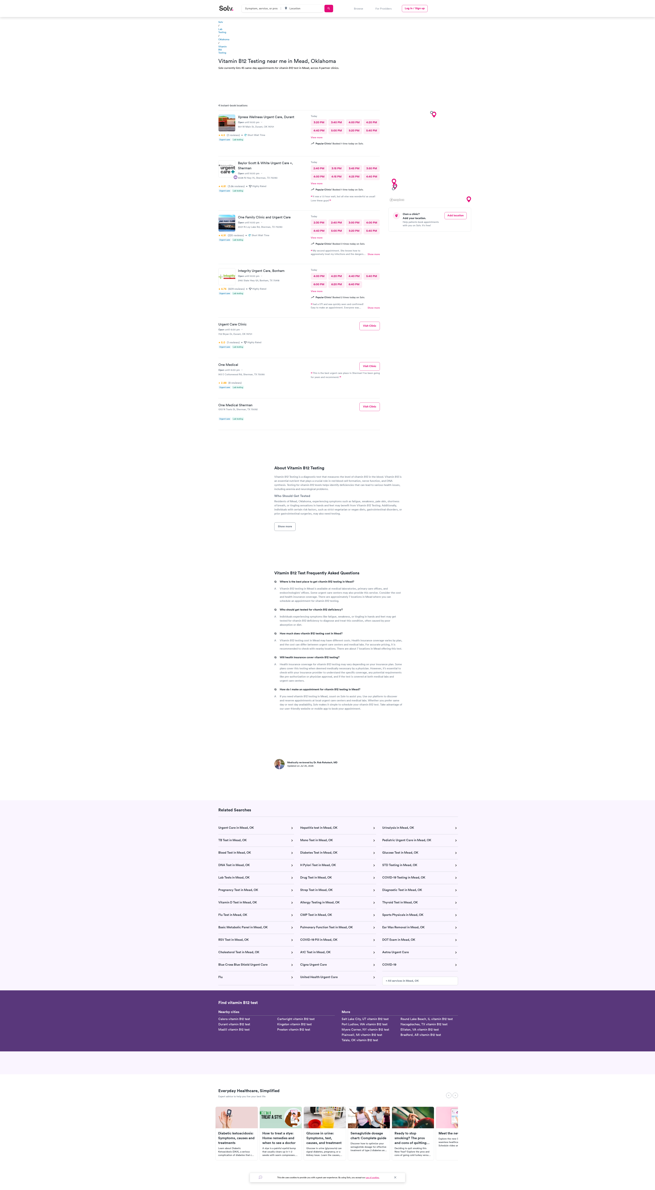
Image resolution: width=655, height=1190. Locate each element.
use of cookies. (372, 1177)
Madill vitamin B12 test (234, 1029)
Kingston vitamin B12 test (294, 1024)
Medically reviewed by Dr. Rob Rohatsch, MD (312, 762)
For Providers (383, 8)
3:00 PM (354, 222)
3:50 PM (371, 168)
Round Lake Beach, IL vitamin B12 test (427, 1019)
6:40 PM (354, 284)
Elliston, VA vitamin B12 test (420, 1029)
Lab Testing (222, 31)
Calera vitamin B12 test (234, 1019)
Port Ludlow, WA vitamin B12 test (364, 1024)
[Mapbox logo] (396, 200)
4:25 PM (354, 176)
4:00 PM (354, 122)
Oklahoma (223, 39)
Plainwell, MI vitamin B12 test (362, 1035)
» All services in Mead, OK (402, 981)
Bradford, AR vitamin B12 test (421, 1035)
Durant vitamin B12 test (234, 1024)
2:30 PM (319, 222)
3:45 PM (354, 168)
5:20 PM (354, 130)
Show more (374, 254)
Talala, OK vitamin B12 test (360, 1040)
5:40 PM (371, 130)
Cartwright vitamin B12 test (296, 1019)
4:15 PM (336, 176)
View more (317, 137)
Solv (220, 22)
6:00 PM (319, 284)
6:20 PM (336, 284)
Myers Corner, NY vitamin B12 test (365, 1029)
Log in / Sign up (415, 8)
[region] (431, 152)
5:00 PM (336, 130)
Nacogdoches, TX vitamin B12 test (424, 1024)
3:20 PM (319, 122)
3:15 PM (336, 168)
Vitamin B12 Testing (222, 49)
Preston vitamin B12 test (293, 1029)
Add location (455, 215)
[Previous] (449, 1095)
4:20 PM (371, 122)
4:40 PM (319, 130)
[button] (434, 115)
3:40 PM (336, 122)
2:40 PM (319, 168)
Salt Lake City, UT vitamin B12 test (365, 1019)
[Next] (455, 1095)
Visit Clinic (369, 326)
